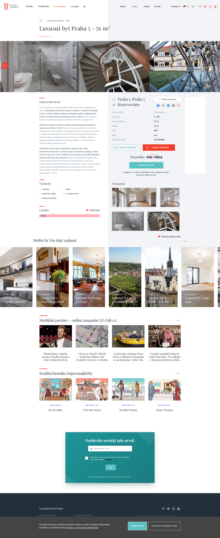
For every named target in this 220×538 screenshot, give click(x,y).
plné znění (108, 459)
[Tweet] (163, 105)
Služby (146, 6)
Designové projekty (83, 515)
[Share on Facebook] (158, 105)
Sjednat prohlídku (160, 147)
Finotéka (75, 6)
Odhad (123, 6)
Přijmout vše (137, 526)
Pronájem (43, 6)
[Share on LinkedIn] (168, 105)
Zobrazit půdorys (127, 147)
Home (41, 19)
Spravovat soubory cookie (164, 526)
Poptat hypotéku (146, 165)
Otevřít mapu (94, 210)
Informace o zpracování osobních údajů (81, 528)
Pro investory (60, 6)
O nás (134, 6)
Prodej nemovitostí (47, 515)
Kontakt (157, 6)
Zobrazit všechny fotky (171, 236)
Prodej (29, 6)
